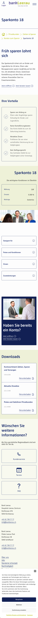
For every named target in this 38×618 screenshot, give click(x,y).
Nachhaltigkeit (7, 566)
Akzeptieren (19, 599)
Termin (19, 475)
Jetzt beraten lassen (23, 86)
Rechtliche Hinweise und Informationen (16, 615)
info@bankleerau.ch (9, 522)
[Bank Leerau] (19, 4)
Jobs (3, 560)
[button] (35, 571)
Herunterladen (25, 378)
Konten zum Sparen (12, 38)
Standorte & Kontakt (9, 563)
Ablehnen (19, 605)
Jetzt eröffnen (7, 86)
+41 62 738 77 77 (8, 519)
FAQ (19, 491)
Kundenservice (19, 459)
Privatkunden (14, 34)
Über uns (5, 557)
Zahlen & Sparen (29, 34)
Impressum (30, 615)
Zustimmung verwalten (19, 610)
